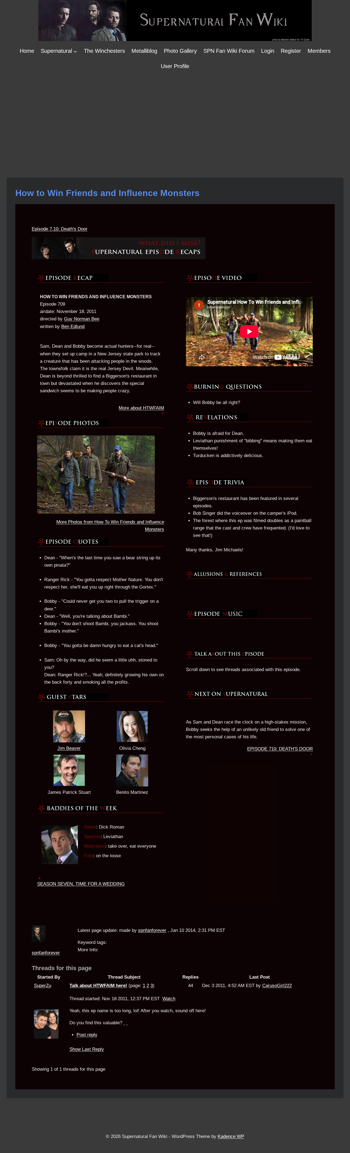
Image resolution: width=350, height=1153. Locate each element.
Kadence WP (231, 1136)
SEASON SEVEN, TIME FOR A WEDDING (81, 883)
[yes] (124, 1022)
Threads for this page (62, 968)
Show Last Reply (86, 1049)
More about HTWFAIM (141, 408)
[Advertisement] (175, 115)
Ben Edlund (72, 326)
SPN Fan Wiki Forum (229, 51)
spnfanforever (46, 952)
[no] (127, 1022)
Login (267, 51)
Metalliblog (144, 51)
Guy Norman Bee (81, 318)
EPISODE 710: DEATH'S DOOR (280, 748)
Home (27, 51)
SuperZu (42, 985)
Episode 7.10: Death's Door (60, 229)
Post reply (87, 1034)
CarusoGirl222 (277, 985)
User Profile (175, 66)
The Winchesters (104, 51)
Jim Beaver (69, 748)
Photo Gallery (180, 51)
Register (291, 51)
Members (319, 51)
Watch (168, 998)
